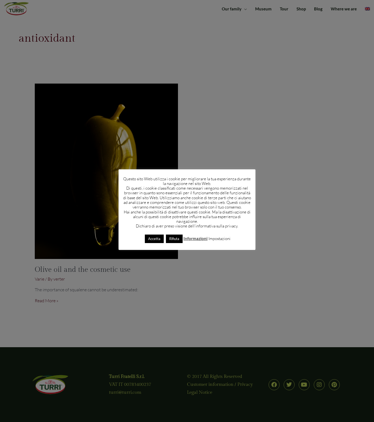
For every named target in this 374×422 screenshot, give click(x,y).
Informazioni (195, 238)
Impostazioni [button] (219, 238)
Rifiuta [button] (174, 238)
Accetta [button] (154, 238)
